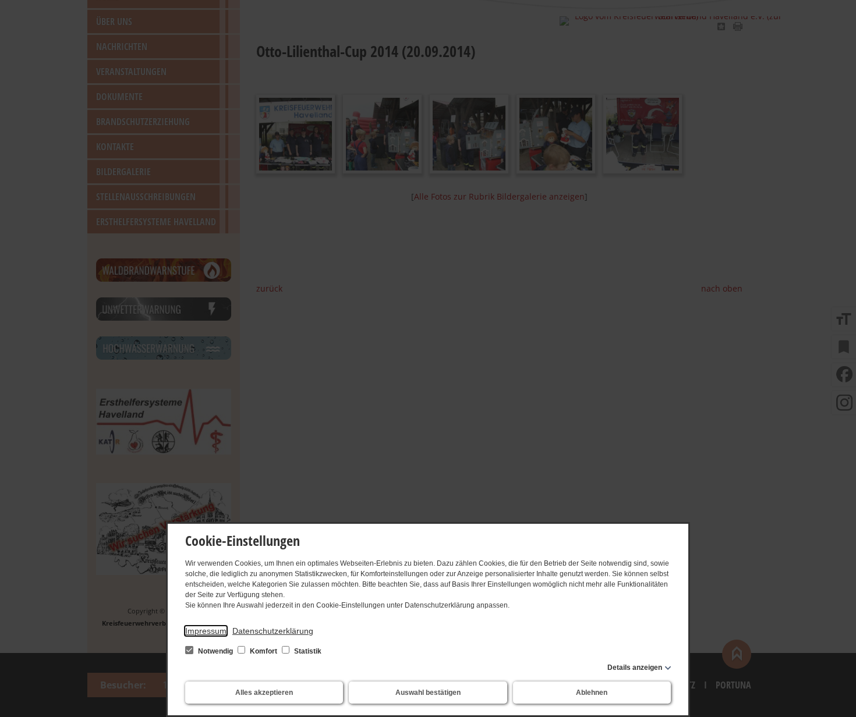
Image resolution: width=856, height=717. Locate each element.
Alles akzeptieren (264, 692)
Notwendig (215, 651)
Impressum (206, 631)
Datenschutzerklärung (272, 631)
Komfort (263, 651)
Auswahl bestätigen (428, 692)
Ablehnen (591, 692)
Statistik (306, 651)
